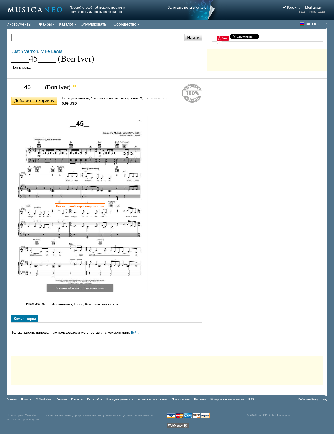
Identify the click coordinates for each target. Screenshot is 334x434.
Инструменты (19, 24)
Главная (12, 399)
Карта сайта (94, 399)
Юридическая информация (227, 399)
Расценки (200, 399)
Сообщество (124, 24)
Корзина (294, 7)
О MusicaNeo (44, 399)
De (320, 24)
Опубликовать (93, 24)
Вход (302, 11)
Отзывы (62, 399)
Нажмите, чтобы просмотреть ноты (80, 206)
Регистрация (317, 11)
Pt (326, 24)
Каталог (66, 24)
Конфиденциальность (119, 399)
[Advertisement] (267, 58)
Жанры (45, 24)
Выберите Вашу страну (312, 399)
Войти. (135, 332)
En (314, 24)
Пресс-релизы (181, 399)
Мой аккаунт (315, 7)
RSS (251, 399)
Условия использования (152, 399)
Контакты (77, 399)
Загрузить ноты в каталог (188, 7)
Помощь (26, 399)
